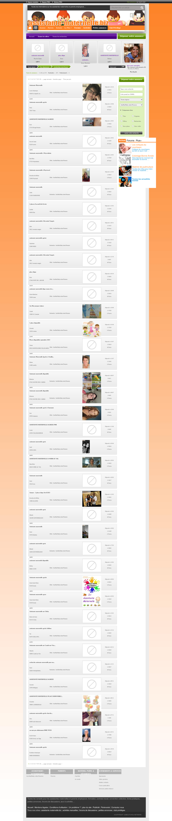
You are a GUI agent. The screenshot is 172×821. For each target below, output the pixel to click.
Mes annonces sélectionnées (135, 67)
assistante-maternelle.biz (51, 810)
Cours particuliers (104, 785)
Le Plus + (68, 28)
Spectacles (102, 776)
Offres (125, 121)
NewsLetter (138, 15)
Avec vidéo (137, 126)
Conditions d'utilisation (58, 807)
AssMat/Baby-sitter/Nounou (34, 776)
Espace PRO (46, 2)
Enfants (59, 28)
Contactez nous (117, 807)
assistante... (85, 60)
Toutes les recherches (60, 36)
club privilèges (119, 810)
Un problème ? (75, 807)
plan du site (86, 807)
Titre (124, 116)
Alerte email (113, 67)
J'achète (77, 776)
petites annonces (105, 810)
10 (40, 79)
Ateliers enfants (103, 782)
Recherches (137, 121)
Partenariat (105, 807)
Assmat (42, 28)
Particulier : (51, 73)
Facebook (132, 15)
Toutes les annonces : (32, 73)
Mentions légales (41, 807)
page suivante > (48, 79)
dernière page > (57, 79)
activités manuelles (70, 810)
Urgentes (137, 116)
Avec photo (126, 126)
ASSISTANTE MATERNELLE (109, 55)
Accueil (31, 36)
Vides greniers (103, 779)
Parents (51, 28)
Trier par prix (67, 79)
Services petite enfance (106, 788)
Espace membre (33, 2)
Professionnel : (63, 73)
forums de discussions (88, 810)
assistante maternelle (37, 55)
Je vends (77, 779)
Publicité (96, 807)
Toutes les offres (43, 36)
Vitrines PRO (58, 2)
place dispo (61, 55)
